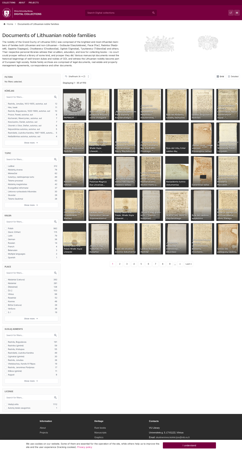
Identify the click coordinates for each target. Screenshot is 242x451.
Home (10, 24)
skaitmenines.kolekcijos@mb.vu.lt (172, 437)
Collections (8, 3)
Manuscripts (100, 432)
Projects (34, 3)
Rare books (100, 428)
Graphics (98, 437)
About (22, 3)
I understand (189, 445)
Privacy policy (84, 447)
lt (231, 12)
